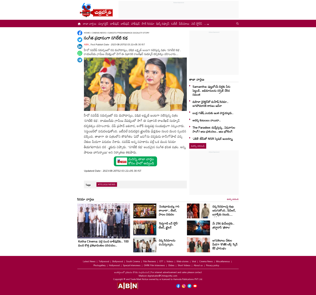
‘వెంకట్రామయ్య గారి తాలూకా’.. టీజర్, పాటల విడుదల (169, 210)
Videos (170, 261)
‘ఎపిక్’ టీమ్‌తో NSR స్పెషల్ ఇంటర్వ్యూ (213, 139)
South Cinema (133, 261)
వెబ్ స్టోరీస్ (196, 24)
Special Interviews (132, 265)
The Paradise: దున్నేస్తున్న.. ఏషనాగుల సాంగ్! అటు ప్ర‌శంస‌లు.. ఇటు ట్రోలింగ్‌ (214, 129)
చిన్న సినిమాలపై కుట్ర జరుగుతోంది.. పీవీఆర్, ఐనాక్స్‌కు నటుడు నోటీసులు (224, 212)
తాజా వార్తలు (89, 24)
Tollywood (104, 261)
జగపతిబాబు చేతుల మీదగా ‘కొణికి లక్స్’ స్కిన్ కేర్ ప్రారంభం (224, 244)
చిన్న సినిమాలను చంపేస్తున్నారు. (167, 242)
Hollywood (114, 265)
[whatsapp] (79, 53)
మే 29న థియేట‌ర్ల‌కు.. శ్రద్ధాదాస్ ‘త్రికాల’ (223, 225)
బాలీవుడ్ (125, 24)
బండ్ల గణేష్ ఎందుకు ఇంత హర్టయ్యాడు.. (213, 113)
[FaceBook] (79, 32)
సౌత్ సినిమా (148, 24)
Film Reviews (149, 261)
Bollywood (117, 261)
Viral (194, 261)
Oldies (171, 265)
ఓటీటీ (174, 24)
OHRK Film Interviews (154, 265)
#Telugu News (106, 184)
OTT (161, 261)
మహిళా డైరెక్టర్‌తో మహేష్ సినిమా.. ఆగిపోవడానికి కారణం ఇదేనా (210, 104)
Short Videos (184, 265)
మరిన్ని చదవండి (198, 146)
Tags (88, 185)
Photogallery (99, 265)
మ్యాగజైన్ (103, 24)
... (205, 24)
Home (87, 33)
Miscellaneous (223, 261)
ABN (86, 44)
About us (198, 265)
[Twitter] (79, 39)
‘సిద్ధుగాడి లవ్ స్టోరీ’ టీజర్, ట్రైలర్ (168, 225)
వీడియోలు (184, 24)
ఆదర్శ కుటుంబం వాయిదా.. (207, 120)
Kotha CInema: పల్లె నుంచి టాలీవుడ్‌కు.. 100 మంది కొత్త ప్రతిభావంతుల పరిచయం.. (103, 243)
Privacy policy (212, 265)
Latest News (89, 261)
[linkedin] (79, 46)
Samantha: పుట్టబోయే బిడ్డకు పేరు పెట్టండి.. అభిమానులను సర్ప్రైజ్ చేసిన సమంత (211, 90)
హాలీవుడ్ (135, 24)
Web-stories (183, 261)
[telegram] (79, 60)
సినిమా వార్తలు (85, 199)
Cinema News (99, 33)
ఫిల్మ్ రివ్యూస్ (162, 24)
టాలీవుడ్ (114, 24)
